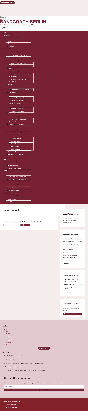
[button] (12, 35)
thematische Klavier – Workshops (19, 97)
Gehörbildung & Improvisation (16, 124)
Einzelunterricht (8, 127)
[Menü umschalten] (17, 37)
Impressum (8, 339)
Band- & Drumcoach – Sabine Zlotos (17, 176)
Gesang (10, 68)
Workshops (6, 49)
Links (7, 331)
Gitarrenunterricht (15, 141)
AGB (7, 329)
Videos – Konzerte (13, 165)
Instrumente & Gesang (14, 133)
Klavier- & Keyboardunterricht (18, 144)
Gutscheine (8, 337)
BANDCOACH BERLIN (23, 21)
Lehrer (5, 170)
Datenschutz (9, 340)
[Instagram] (0, 28)
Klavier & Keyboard (13, 92)
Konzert (6, 157)
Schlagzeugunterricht (16, 149)
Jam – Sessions (15, 66)
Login (7, 344)
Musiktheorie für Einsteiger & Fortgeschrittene (17, 121)
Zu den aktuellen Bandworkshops (72, 314)
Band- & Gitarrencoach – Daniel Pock (17, 179)
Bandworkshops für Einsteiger (19, 63)
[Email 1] (5, 28)
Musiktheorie (11, 114)
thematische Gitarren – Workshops (20, 89)
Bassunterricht (15, 146)
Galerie (5, 159)
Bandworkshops (12, 57)
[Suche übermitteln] (22, 225)
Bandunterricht (7, 35)
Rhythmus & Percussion (14, 103)
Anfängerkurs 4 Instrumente (15, 154)
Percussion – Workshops (17, 111)
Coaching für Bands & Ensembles (16, 152)
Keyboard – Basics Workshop (18, 100)
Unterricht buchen (13, 188)
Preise (5, 181)
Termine (10, 44)
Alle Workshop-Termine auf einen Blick (18, 55)
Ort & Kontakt (7, 193)
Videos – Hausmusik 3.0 (14, 168)
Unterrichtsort (12, 199)
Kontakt (10, 201)
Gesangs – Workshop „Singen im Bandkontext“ (18, 80)
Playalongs (11, 46)
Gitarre (10, 84)
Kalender (8, 335)
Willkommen (7, 32)
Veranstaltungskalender (7, 2)
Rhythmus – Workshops (17, 108)
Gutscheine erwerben (13, 190)
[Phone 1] (3, 28)
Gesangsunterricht (16, 138)
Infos (9, 41)
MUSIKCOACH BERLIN (11, 407)
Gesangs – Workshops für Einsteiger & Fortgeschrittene (20, 75)
